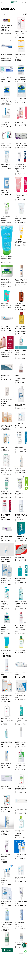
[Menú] (2, 2)
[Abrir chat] (24, 945)
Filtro (4, 14)
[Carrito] (26, 2)
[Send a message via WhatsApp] (25, 951)
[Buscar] (5, 2)
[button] (24, 477)
